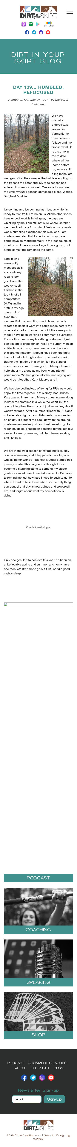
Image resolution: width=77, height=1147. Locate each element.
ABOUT (21, 1068)
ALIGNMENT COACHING (48, 1063)
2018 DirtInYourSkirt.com (24, 1135)
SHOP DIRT (40, 1068)
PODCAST (15, 1063)
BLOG (59, 1068)
